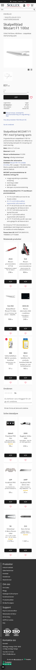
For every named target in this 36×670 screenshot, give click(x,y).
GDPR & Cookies (8, 620)
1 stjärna (5, 393)
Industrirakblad (8, 567)
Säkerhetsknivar (8, 570)
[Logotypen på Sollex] (13, 6)
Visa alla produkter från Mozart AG (14, 120)
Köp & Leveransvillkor (10, 611)
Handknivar (6, 577)
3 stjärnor (8, 393)
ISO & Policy (6, 617)
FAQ (4, 623)
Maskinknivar (7, 580)
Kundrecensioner (8, 597)
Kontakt (5, 643)
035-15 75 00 (9, 652)
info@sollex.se (10, 654)
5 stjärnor (11, 393)
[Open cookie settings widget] (3, 667)
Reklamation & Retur (9, 614)
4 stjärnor (10, 393)
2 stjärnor (7, 393)
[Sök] (34, 9)
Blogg (5, 591)
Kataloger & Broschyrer (10, 594)
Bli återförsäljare (8, 603)
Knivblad (5, 574)
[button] (2, 5)
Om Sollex (6, 588)
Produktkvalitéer (8, 600)
